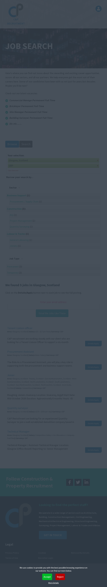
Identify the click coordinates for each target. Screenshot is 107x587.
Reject (60, 576)
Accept (47, 576)
